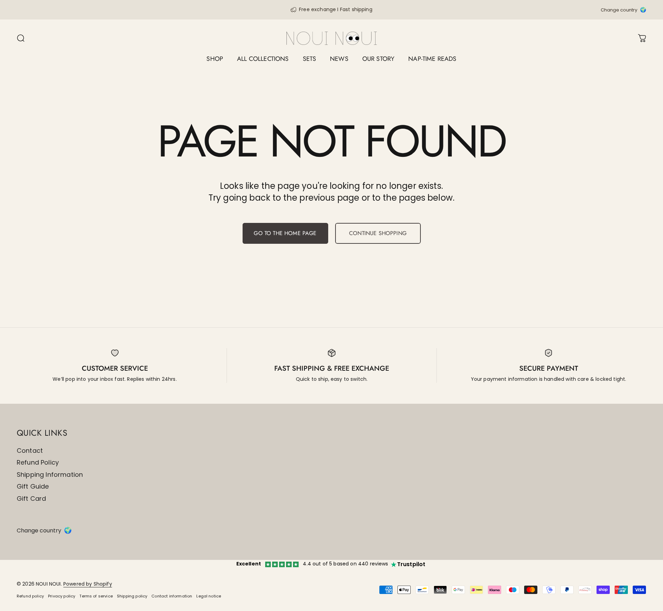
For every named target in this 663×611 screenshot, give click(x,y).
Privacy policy (61, 596)
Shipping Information (50, 475)
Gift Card (31, 499)
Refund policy (30, 596)
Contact (30, 451)
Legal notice (208, 596)
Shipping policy (132, 596)
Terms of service (96, 596)
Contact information (171, 596)
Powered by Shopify (87, 583)
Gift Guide (33, 487)
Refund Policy (38, 463)
